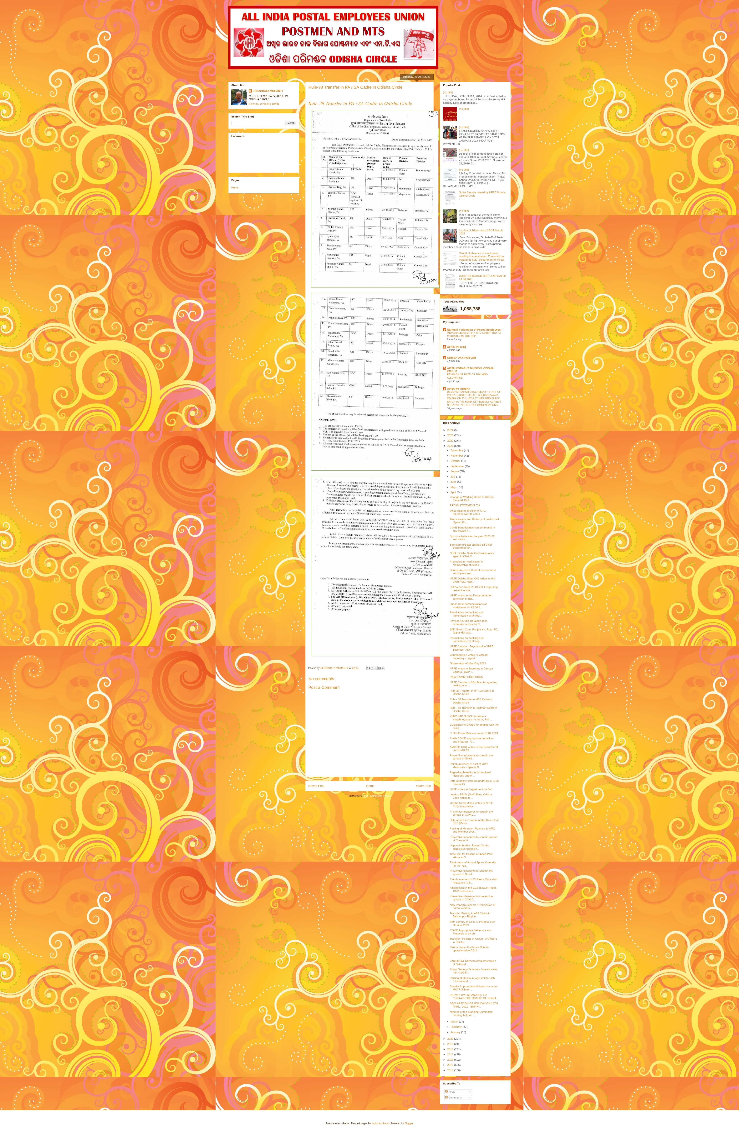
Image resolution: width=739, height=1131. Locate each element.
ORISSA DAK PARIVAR (461, 357)
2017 (450, 1054)
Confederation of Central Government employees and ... (473, 571)
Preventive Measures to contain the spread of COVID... (471, 898)
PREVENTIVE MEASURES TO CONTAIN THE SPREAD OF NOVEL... (474, 996)
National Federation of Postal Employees (474, 329)
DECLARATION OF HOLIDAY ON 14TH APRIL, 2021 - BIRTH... (474, 1005)
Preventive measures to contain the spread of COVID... (471, 813)
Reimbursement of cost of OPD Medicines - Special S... (469, 765)
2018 (450, 1049)
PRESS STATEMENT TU (465, 505)
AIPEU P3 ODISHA (458, 388)
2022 (450, 440)
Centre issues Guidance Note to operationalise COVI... (469, 949)
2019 (450, 1043)
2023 (450, 435)
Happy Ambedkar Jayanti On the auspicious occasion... (469, 847)
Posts (451, 1091)
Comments (455, 1097)
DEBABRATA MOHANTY (268, 91)
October (456, 460)
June (454, 481)
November (457, 455)
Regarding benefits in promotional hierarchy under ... (470, 774)
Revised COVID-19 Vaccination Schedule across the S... (468, 622)
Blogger (409, 1123)
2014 (450, 1070)
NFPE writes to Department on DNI (471, 789)
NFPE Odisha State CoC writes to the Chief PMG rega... (472, 580)
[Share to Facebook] (379, 668)
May (453, 487)
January (456, 1032)
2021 (450, 445)
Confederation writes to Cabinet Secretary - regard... (469, 656)
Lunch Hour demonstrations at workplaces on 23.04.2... (468, 605)
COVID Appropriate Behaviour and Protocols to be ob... (471, 932)
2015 (450, 1064)
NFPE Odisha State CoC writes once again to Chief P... (472, 555)
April (454, 492)
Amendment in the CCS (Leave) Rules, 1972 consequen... (473, 889)
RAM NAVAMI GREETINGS (466, 676)
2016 (450, 1059)
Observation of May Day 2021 (468, 663)
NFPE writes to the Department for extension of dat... (471, 597)
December (457, 450)
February (456, 1026)
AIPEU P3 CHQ (456, 346)
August (455, 471)
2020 (450, 1038)
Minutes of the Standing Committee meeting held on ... (471, 1013)
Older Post (423, 786)
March (455, 1021)
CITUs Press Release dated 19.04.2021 (474, 733)
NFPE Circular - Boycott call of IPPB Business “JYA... (471, 648)
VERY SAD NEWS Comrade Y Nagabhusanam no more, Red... (471, 718)
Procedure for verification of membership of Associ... (466, 563)
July (453, 476)
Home (370, 786)
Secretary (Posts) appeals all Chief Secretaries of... (471, 546)
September (458, 466)
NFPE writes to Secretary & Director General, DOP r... (471, 670)
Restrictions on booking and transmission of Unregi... (467, 614)
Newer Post (316, 786)
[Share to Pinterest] (383, 668)
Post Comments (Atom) (377, 795)
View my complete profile (264, 103)
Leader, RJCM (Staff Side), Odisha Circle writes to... (471, 796)
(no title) (448, 92)
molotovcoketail (380, 1123)
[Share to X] (376, 668)
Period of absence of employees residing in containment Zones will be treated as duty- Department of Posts (481, 256)
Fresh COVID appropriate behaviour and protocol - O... (472, 740)
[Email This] (368, 668)
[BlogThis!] (372, 668)
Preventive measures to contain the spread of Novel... (471, 757)
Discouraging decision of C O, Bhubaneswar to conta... (468, 512)
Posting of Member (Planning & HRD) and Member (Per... (472, 830)
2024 (450, 430)
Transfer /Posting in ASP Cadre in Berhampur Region (470, 915)
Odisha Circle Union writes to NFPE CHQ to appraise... (471, 804)
